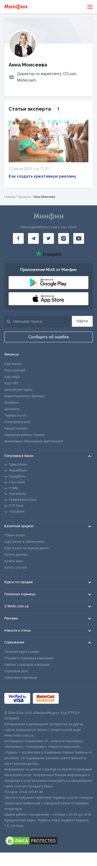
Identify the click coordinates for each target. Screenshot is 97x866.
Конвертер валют (17, 422)
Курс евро (12, 377)
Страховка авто (16, 671)
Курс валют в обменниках (24, 542)
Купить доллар (15, 555)
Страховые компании (20, 678)
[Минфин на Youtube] (78, 238)
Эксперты (24, 196)
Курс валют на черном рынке (26, 548)
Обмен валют (14, 535)
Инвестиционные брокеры (24, 396)
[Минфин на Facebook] (18, 238)
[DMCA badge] (48, 840)
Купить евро (13, 561)
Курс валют (13, 364)
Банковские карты (18, 390)
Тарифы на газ (15, 415)
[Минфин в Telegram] (33, 238)
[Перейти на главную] (15, 6)
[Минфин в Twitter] (48, 238)
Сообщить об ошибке (48, 337)
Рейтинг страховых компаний (27, 665)
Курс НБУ (11, 383)
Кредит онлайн (15, 428)
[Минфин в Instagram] (63, 238)
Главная (9, 196)
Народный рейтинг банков (24, 435)
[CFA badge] (73, 698)
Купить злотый (15, 567)
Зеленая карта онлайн (21, 652)
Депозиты (12, 409)
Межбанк (11, 402)
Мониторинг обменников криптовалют (33, 441)
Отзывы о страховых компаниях (29, 658)
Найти (82, 321)
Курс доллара (15, 370)
